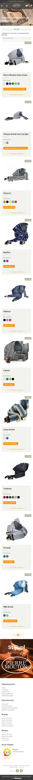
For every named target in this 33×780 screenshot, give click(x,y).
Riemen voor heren (7, 734)
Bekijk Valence (9, 325)
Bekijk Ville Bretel (10, 621)
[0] (30, 6)
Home (3, 24)
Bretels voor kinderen (7, 726)
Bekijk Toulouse (10, 502)
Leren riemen (5, 740)
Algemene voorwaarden (8, 710)
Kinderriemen (5, 738)
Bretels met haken (7, 722)
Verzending (5, 690)
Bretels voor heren (7, 718)
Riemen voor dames (7, 736)
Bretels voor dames (7, 724)
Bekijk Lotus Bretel (11, 443)
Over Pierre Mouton (7, 706)
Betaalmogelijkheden (7, 693)
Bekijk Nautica (9, 266)
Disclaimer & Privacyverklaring (10, 708)
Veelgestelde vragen (7, 695)
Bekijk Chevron (9, 207)
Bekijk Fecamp (9, 562)
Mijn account (5, 704)
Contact (4, 688)
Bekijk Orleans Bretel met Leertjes (15, 148)
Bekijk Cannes (9, 384)
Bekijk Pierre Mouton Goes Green (15, 89)
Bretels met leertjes (7, 720)
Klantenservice (6, 692)
